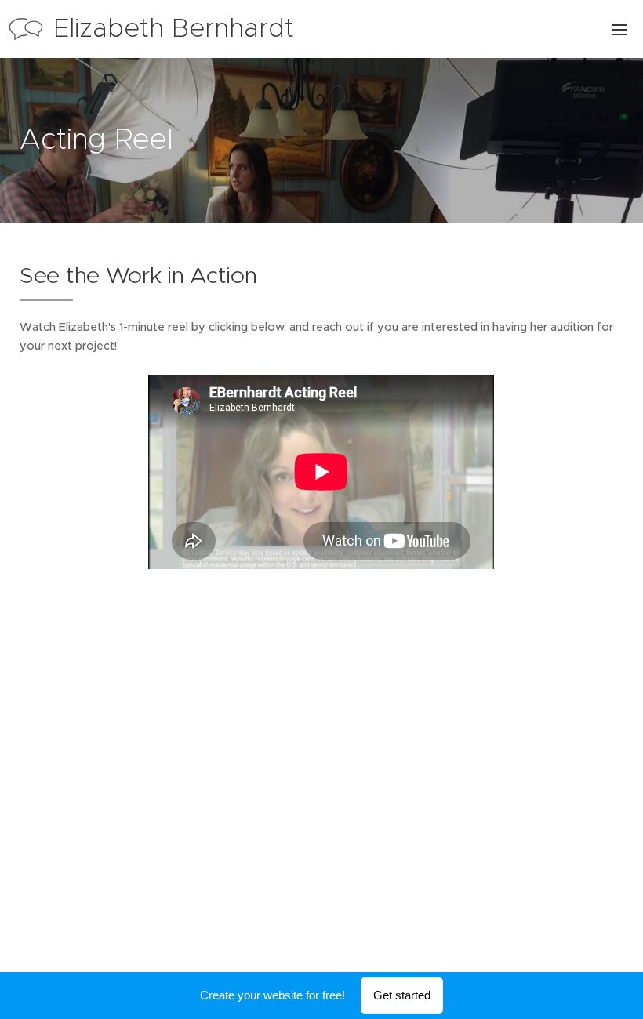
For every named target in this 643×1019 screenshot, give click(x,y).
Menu (619, 29)
